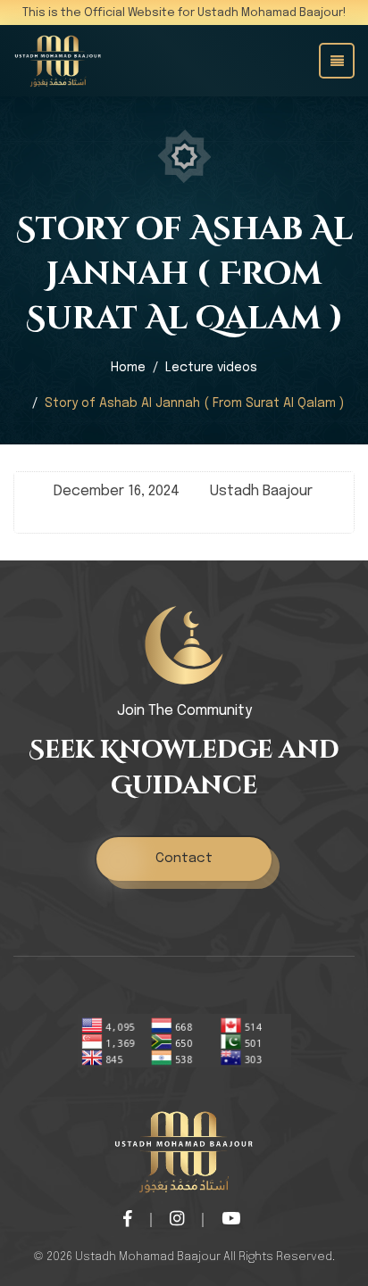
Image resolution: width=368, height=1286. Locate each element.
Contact (184, 858)
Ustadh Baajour (261, 491)
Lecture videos (211, 367)
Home (128, 367)
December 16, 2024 (117, 491)
